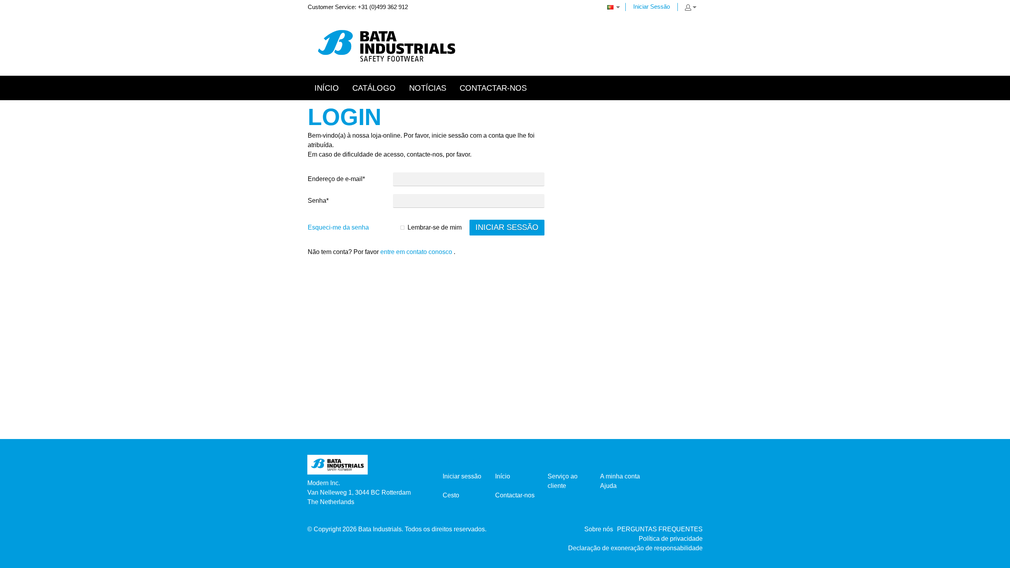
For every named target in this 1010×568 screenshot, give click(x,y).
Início (502, 476)
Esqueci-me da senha (338, 227)
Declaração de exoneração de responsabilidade (635, 548)
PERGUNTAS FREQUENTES (660, 529)
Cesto (451, 495)
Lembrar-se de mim (435, 227)
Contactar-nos (515, 495)
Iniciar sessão (462, 476)
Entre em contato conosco (416, 251)
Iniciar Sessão (651, 6)
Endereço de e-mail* (336, 179)
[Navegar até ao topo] (993, 559)
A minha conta (620, 476)
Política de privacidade (671, 538)
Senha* (318, 200)
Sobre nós (598, 529)
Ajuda (608, 485)
